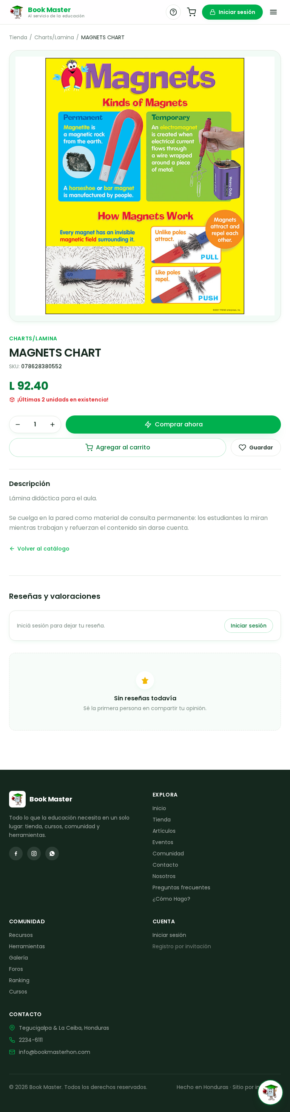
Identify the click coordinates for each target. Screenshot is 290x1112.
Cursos (18, 991)
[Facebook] (16, 853)
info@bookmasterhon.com (54, 1052)
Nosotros (164, 876)
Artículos (164, 831)
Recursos (21, 935)
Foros (16, 969)
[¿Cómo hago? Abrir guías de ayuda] (173, 12)
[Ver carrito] (191, 12)
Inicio (159, 808)
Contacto (165, 865)
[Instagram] (34, 853)
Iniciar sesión (237, 12)
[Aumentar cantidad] (52, 424)
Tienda (18, 37)
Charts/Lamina (54, 37)
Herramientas (27, 946)
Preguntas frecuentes (181, 887)
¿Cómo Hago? (171, 899)
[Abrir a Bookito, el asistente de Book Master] (270, 1092)
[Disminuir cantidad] (17, 424)
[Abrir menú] (273, 12)
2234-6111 (31, 1040)
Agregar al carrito (123, 447)
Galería (18, 957)
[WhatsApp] (52, 853)
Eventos (163, 842)
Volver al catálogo (43, 548)
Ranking (19, 980)
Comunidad (168, 853)
